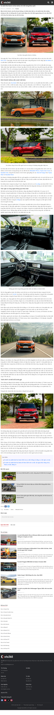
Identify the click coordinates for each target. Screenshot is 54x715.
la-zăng (38, 184)
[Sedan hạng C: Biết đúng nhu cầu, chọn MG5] (8, 580)
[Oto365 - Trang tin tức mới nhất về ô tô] (6, 2)
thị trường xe (4, 670)
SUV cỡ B (3, 60)
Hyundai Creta (4, 172)
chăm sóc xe (4, 686)
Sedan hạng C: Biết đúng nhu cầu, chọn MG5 (30, 575)
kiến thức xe (29, 686)
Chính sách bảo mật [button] (15, 704)
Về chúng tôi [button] (40, 704)
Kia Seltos (48, 60)
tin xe (2, 672)
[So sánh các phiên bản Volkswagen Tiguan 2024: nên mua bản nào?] (8, 593)
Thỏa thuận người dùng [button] (28, 704)
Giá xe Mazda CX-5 (5, 630)
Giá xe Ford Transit (5, 642)
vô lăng (18, 199)
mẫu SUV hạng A (41, 172)
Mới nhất (13, 524)
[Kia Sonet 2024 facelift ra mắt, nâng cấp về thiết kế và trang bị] (9, 476)
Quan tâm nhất (5, 524)
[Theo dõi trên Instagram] (11, 700)
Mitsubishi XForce (34, 170)
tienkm (17, 8)
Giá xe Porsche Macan (6, 633)
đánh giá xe (4, 680)
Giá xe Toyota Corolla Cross (7, 612)
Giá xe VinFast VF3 (5, 648)
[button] (49, 2)
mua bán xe (28, 680)
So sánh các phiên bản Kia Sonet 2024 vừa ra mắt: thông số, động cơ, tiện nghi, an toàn (27, 460)
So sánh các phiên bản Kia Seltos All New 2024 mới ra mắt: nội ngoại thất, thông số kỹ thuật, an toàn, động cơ (27, 463)
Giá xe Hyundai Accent (6, 615)
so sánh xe (3, 678)
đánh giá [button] (3, 676)
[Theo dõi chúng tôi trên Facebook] (2, 700)
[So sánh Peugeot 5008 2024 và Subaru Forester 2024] (8, 566)
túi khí (14, 294)
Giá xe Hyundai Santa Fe (6, 618)
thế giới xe (28, 689)
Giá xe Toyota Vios (5, 609)
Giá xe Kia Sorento (5, 624)
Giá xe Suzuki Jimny (5, 636)
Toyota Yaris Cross (45, 170)
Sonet (12, 509)
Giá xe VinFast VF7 (5, 639)
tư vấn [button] (28, 676)
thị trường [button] (4, 668)
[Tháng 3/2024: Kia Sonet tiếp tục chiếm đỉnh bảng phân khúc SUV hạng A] (9, 487)
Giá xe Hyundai (4, 621)
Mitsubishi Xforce (19, 509)
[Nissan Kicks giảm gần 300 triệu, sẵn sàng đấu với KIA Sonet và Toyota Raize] (9, 499)
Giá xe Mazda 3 (4, 627)
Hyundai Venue (10, 174)
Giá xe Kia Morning (5, 645)
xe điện (28, 668)
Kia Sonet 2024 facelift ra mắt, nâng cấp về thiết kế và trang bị (34, 473)
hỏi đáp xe (28, 678)
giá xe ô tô (4, 692)
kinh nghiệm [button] (4, 684)
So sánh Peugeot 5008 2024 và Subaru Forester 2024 (32, 562)
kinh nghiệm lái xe (5, 689)
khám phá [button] (28, 684)
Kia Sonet (13, 83)
